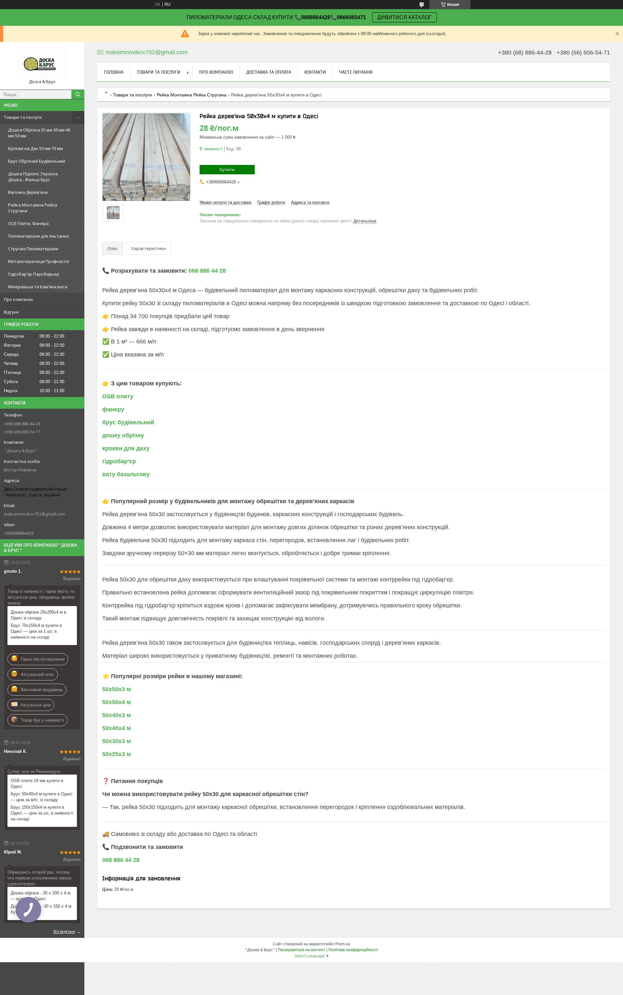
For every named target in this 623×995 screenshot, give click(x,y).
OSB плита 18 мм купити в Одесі (37, 783)
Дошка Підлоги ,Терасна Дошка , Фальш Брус (33, 176)
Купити (227, 169)
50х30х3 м (116, 741)
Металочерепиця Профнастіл (38, 261)
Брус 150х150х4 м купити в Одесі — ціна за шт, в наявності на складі (42, 813)
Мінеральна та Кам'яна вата (37, 287)
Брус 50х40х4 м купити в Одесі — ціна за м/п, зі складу (41, 796)
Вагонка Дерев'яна (28, 192)
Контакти (315, 72)
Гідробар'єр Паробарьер (33, 274)
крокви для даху (126, 448)
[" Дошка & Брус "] (42, 63)
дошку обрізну (123, 435)
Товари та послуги (23, 117)
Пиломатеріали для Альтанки (38, 236)
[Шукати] (77, 94)
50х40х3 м (116, 715)
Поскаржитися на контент (301, 950)
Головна (113, 72)
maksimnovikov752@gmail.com (34, 514)
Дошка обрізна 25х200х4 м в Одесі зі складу (38, 615)
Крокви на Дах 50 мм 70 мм (35, 148)
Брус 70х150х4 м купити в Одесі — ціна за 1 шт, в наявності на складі (36, 631)
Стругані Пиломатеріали (33, 249)
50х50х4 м (116, 702)
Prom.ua (342, 944)
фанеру (113, 409)
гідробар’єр (119, 461)
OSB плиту (117, 396)
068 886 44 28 (207, 270)
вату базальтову (126, 474)
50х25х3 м (116, 754)
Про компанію (18, 299)
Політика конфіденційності (353, 950)
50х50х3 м (116, 689)
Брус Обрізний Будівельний (36, 161)
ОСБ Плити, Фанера (28, 223)
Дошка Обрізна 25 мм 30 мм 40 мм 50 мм (39, 133)
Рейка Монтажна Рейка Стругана (32, 208)
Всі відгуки (64, 931)
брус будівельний (128, 422)
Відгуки (11, 312)
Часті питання (356, 72)
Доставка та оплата (268, 72)
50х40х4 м (116, 728)
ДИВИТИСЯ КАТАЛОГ (404, 17)
